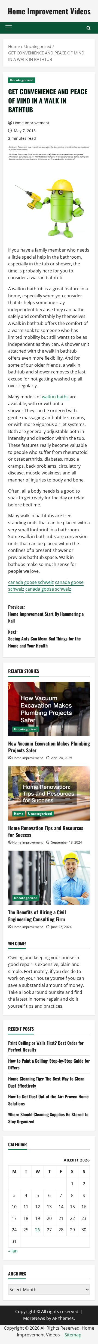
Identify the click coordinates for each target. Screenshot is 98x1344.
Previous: (46, 614)
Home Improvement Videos (49, 11)
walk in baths (55, 397)
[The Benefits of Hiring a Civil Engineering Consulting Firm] (49, 878)
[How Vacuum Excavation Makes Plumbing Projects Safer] (49, 709)
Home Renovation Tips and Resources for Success (45, 831)
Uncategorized (21, 80)
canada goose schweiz (31, 582)
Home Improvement (31, 122)
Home (18, 813)
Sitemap (73, 1335)
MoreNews (34, 1318)
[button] (8, 28)
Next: (44, 639)
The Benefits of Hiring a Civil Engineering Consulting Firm (37, 915)
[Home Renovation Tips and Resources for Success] (49, 793)
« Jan (13, 1251)
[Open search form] (89, 28)
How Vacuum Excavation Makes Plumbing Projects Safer (49, 747)
